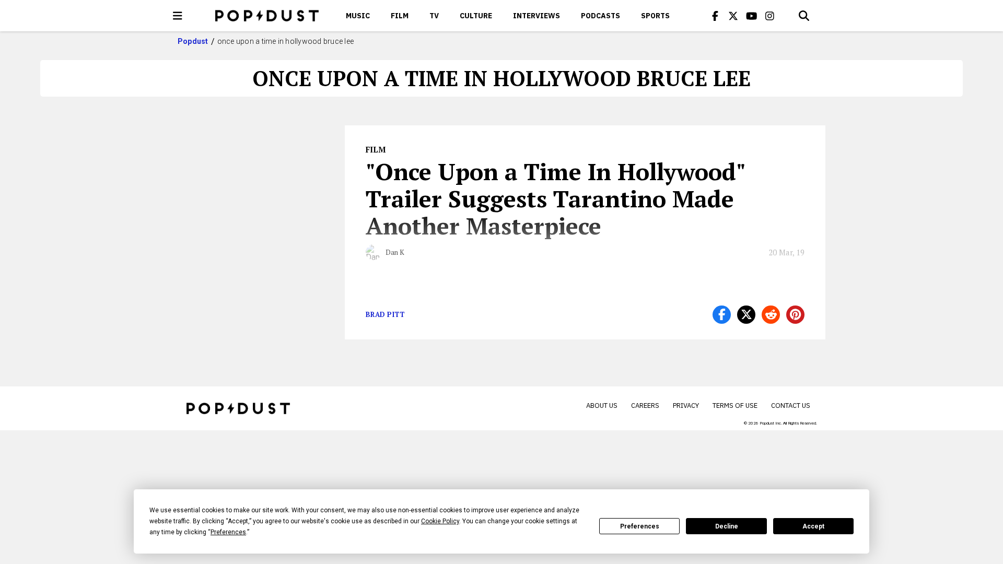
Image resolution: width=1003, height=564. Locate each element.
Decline (726, 526)
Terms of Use (735, 405)
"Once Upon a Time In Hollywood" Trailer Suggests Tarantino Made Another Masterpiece (555, 198)
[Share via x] (746, 315)
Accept (813, 526)
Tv (434, 15)
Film (400, 15)
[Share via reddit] (771, 315)
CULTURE (476, 15)
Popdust (193, 41)
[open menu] (177, 15)
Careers (645, 405)
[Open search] (804, 15)
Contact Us (790, 405)
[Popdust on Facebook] (715, 15)
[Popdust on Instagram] (770, 15)
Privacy (686, 405)
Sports (655, 15)
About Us (601, 405)
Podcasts (600, 15)
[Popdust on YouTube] (752, 15)
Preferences (639, 526)
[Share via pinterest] (795, 315)
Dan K (395, 252)
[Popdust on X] (733, 15)
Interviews (536, 15)
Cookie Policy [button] (440, 521)
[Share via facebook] (722, 315)
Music (358, 15)
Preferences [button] (228, 532)
